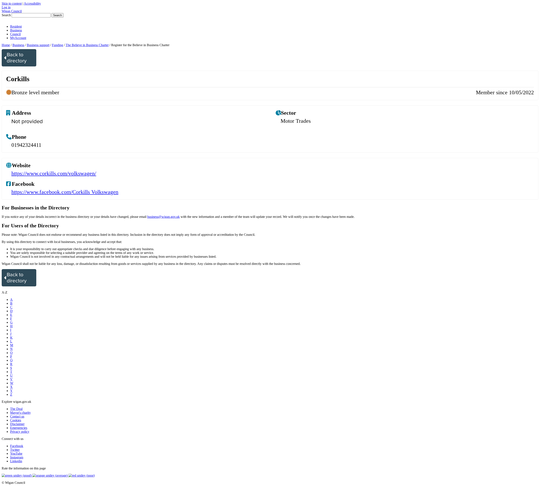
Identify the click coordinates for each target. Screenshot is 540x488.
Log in (6, 7)
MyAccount (18, 38)
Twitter (15, 450)
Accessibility (32, 3)
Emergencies (18, 428)
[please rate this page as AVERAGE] (50, 475)
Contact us (17, 416)
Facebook (16, 446)
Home (6, 45)
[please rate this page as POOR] (82, 475)
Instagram (16, 457)
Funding (57, 45)
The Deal (16, 409)
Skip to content (12, 3)
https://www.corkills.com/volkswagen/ (53, 173)
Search (6, 15)
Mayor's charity (20, 412)
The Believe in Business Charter (87, 45)
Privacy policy (19, 431)
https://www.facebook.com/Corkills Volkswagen (64, 192)
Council (15, 34)
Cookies (15, 420)
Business (16, 30)
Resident (16, 26)
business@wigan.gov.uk (163, 216)
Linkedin (16, 461)
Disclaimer (17, 424)
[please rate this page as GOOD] (17, 475)
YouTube (16, 453)
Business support (38, 45)
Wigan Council (12, 11)
